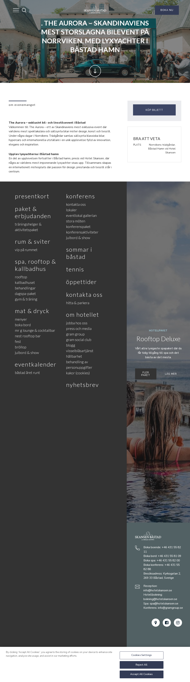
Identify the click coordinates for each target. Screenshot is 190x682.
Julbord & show (27, 352)
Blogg (70, 345)
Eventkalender (35, 364)
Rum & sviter (32, 241)
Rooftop (21, 277)
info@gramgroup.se (170, 608)
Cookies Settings (141, 655)
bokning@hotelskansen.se (160, 599)
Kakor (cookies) (78, 373)
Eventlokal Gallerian (81, 215)
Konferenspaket (78, 226)
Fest (18, 341)
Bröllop (20, 347)
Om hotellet (82, 314)
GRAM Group (75, 334)
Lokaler (71, 210)
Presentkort (32, 196)
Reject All (141, 664)
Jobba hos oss (76, 323)
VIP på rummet (26, 249)
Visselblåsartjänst (79, 350)
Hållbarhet (74, 356)
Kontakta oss (76, 204)
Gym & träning (26, 299)
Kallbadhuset (25, 282)
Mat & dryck (32, 310)
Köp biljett (154, 110)
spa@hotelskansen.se (164, 604)
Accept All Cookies (141, 674)
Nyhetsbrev (82, 384)
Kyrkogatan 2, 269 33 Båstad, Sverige (162, 576)
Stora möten (75, 221)
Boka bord (23, 324)
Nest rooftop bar (28, 336)
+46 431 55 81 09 (169, 556)
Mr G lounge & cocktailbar (35, 330)
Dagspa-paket (25, 293)
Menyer (21, 319)
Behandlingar (25, 288)
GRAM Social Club (78, 339)
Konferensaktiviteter (82, 232)
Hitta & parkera (77, 302)
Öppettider (81, 281)
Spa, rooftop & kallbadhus (35, 265)
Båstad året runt (27, 372)
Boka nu (166, 10)
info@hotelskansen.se (157, 590)
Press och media (78, 328)
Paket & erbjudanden (33, 212)
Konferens (80, 196)
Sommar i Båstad (79, 253)
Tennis (75, 269)
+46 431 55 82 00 (168, 560)
